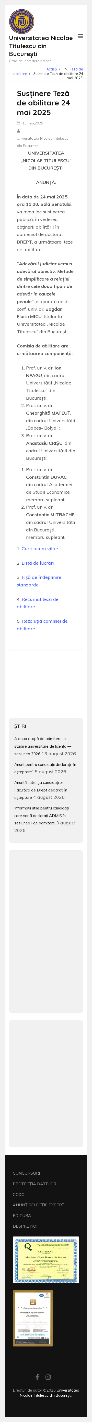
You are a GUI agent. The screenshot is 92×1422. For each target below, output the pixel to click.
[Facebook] (37, 1378)
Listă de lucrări (38, 563)
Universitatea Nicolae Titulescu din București (41, 46)
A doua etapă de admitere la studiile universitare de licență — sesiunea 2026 (42, 746)
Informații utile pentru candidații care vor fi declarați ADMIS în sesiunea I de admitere (42, 815)
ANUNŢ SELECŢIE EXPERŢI (39, 1204)
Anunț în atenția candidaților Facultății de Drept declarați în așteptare (40, 790)
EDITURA (22, 1215)
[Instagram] (48, 1378)
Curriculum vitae (40, 548)
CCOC (18, 1194)
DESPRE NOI (25, 1226)
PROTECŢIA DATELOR (34, 1183)
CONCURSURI (26, 1173)
